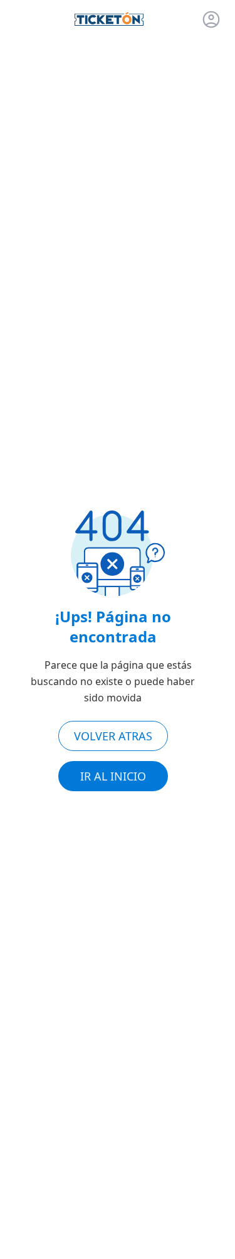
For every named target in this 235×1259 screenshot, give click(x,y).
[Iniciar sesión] (211, 19)
